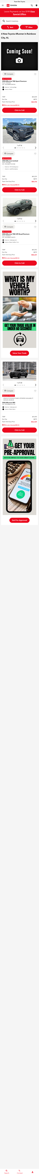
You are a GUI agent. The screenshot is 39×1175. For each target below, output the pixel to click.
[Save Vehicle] (35, 74)
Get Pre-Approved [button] (19, 520)
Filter (30, 27)
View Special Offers (24, 12)
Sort (11, 27)
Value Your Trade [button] (19, 353)
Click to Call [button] (19, 110)
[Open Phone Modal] (31, 5)
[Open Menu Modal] (2, 5)
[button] (19, 110)
